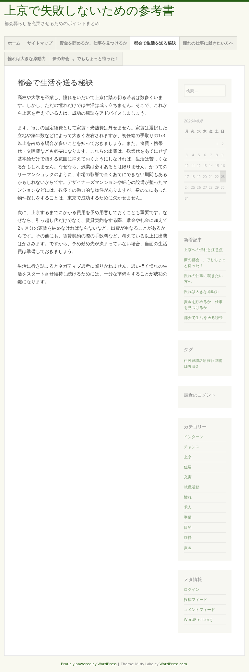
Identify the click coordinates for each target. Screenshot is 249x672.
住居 (187, 360)
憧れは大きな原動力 (27, 58)
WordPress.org (198, 619)
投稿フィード (195, 599)
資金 (195, 366)
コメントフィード (199, 609)
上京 (188, 457)
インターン (193, 436)
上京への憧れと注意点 (203, 249)
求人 (188, 507)
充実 (188, 477)
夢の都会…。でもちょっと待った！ (86, 58)
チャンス (191, 447)
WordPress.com (173, 663)
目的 (187, 366)
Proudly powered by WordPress (88, 663)
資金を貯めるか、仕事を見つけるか (93, 43)
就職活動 (199, 360)
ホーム (14, 43)
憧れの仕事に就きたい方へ (208, 43)
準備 (218, 360)
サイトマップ (40, 43)
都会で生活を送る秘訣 (155, 43)
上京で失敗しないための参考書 (89, 11)
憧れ (210, 360)
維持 (188, 537)
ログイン (191, 589)
